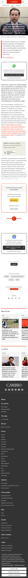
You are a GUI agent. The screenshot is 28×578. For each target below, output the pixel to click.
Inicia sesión (14, 209)
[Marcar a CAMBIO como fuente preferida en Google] (14, 153)
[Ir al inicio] (14, 2)
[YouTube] (19, 389)
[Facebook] (6, 389)
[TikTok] (12, 389)
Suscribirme (14, 200)
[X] (15, 389)
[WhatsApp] (22, 389)
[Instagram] (9, 389)
